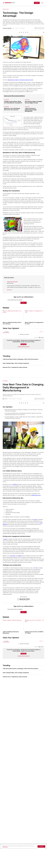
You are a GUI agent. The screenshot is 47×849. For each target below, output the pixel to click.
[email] (27, 32)
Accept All (41, 846)
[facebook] (19, 32)
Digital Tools (6, 9)
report (5, 543)
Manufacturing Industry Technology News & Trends (20, 79)
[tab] (6, 332)
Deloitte (19, 562)
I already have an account (24, 346)
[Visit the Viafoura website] (41, 337)
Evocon (35, 524)
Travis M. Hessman (7, 28)
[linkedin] (21, 32)
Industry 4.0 (16, 486)
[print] (43, 32)
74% (36, 574)
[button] (3, 3)
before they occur (36, 497)
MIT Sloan (12, 562)
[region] (23, 335)
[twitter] (23, 32)
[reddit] (25, 32)
